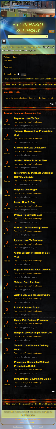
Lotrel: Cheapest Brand (26, 307)
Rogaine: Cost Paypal (26, 189)
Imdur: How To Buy (24, 202)
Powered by (9, 412)
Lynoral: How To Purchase (28, 240)
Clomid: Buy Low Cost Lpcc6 (30, 147)
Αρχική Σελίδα (8, 47)
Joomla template (18, 427)
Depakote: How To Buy (26, 118)
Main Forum (21, 47)
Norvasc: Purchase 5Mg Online (31, 227)
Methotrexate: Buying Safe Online (32, 379)
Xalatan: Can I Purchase (27, 282)
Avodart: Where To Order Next (30, 160)
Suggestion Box (34, 47)
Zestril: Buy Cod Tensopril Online (32, 295)
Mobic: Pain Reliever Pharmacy (31, 320)
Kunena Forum (21, 412)
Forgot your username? (34, 79)
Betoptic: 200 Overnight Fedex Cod (33, 332)
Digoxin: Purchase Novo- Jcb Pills (32, 269)
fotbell (41, 427)
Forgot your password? (14, 79)
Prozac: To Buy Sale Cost (28, 215)
